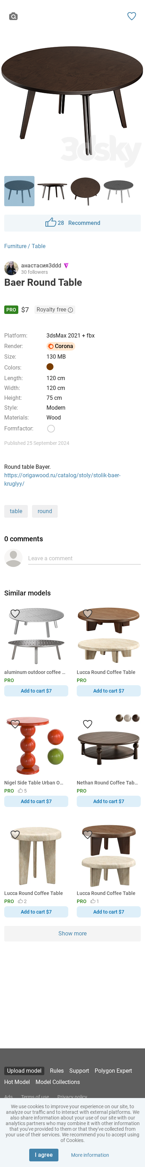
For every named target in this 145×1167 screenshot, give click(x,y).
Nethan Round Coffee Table (107, 783)
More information (90, 1155)
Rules (57, 1070)
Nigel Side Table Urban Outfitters (35, 783)
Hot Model (17, 1082)
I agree (44, 1155)
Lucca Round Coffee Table (106, 672)
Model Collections (58, 1082)
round (45, 511)
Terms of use (35, 1097)
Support (79, 1070)
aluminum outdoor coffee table (35, 672)
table (16, 511)
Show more (72, 933)
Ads (8, 1097)
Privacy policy (72, 1097)
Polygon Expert (113, 1070)
